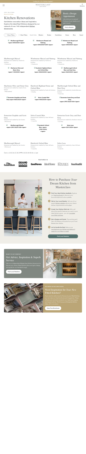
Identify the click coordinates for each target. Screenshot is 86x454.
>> (34, 152)
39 (19, 152)
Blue (74, 35)
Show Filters (11, 35)
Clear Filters (23, 35)
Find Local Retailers (63, 236)
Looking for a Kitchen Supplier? (43, 1)
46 (32, 152)
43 (26, 152)
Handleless (58, 35)
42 (25, 152)
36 (13, 152)
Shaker (49, 35)
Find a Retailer (69, 27)
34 (10, 152)
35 (12, 152)
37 (15, 152)
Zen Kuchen (22, 119)
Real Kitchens (11, 12)
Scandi (81, 35)
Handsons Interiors (77, 119)
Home (5, 12)
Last (37, 152)
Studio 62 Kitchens (50, 90)
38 (17, 152)
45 (30, 152)
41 (23, 152)
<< (8, 152)
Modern (41, 35)
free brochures (58, 195)
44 (28, 152)
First (5, 152)
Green (67, 35)
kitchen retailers (60, 203)
